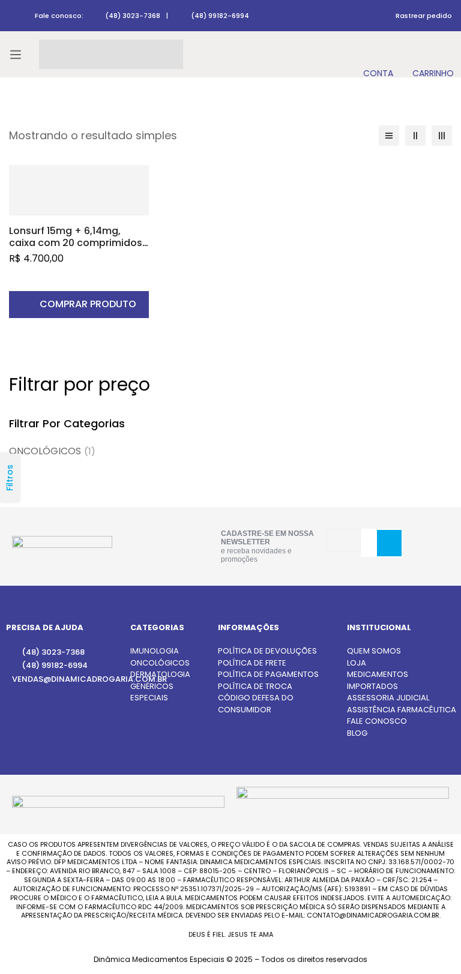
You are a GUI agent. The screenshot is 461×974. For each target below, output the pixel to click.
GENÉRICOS (151, 686)
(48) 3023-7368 (132, 15)
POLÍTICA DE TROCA (255, 686)
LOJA (356, 663)
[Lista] (389, 135)
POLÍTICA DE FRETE (252, 663)
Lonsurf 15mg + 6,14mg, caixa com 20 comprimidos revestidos (75, 243)
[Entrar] (378, 54)
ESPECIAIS (149, 697)
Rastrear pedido (424, 15)
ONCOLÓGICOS (52, 451)
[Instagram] (168, 529)
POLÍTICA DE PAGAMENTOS (268, 674)
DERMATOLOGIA (160, 674)
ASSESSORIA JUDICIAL (388, 697)
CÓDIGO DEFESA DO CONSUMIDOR (256, 703)
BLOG (357, 733)
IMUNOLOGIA (154, 651)
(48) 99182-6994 (220, 15)
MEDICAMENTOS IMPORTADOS (377, 680)
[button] (79, 304)
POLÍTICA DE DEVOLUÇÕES (267, 651)
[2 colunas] (415, 135)
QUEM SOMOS (374, 651)
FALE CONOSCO (377, 721)
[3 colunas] (442, 135)
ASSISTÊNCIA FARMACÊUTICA (401, 709)
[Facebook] (168, 557)
